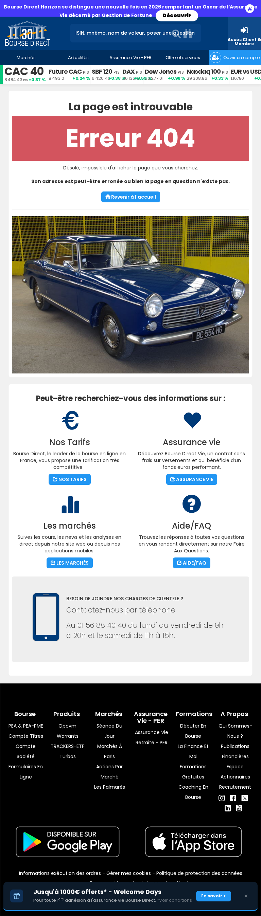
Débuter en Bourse (193, 730)
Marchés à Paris (109, 751)
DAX (128, 71)
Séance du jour (109, 730)
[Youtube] (239, 808)
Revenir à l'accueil (133, 197)
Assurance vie (151, 732)
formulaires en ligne (25, 771)
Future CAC (65, 71)
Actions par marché (109, 771)
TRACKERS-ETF (67, 746)
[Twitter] (244, 797)
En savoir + (213, 896)
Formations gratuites (193, 771)
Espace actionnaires (235, 771)
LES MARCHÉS (72, 563)
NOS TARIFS (72, 479)
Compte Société (26, 751)
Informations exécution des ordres (60, 873)
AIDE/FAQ (194, 563)
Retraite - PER (152, 742)
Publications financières (235, 751)
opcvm (67, 725)
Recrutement (235, 787)
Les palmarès (109, 787)
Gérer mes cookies (128, 873)
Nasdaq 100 (204, 71)
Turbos (67, 756)
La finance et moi (193, 751)
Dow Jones (160, 71)
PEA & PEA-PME (25, 725)
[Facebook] (233, 798)
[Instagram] (222, 798)
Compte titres (25, 736)
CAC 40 (24, 71)
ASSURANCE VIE (194, 479)
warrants (68, 736)
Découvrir (176, 15)
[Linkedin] (228, 808)
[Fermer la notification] (246, 896)
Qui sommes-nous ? (235, 730)
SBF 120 (102, 71)
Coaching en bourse (193, 792)
